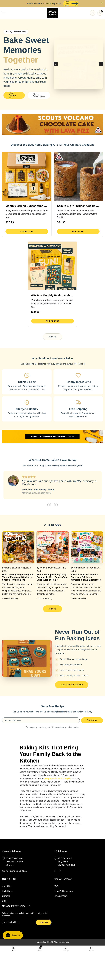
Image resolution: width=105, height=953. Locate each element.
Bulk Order (7, 891)
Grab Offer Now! (67, 3)
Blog (4, 901)
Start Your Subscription (71, 685)
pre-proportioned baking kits (58, 778)
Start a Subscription (39, 95)
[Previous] (56, 64)
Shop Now (78, 64)
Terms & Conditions (63, 891)
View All (52, 337)
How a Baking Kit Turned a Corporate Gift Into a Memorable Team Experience (86, 577)
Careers (6, 896)
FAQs (56, 886)
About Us (6, 886)
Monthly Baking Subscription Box (27, 205)
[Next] (101, 64)
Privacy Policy (60, 896)
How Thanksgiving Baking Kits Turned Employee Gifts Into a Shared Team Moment (18, 577)
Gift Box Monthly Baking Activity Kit (54, 295)
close (3, 3)
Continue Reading (10, 598)
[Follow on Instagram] (60, 871)
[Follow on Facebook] (55, 871)
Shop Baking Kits (12, 95)
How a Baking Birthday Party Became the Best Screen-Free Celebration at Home (51, 577)
